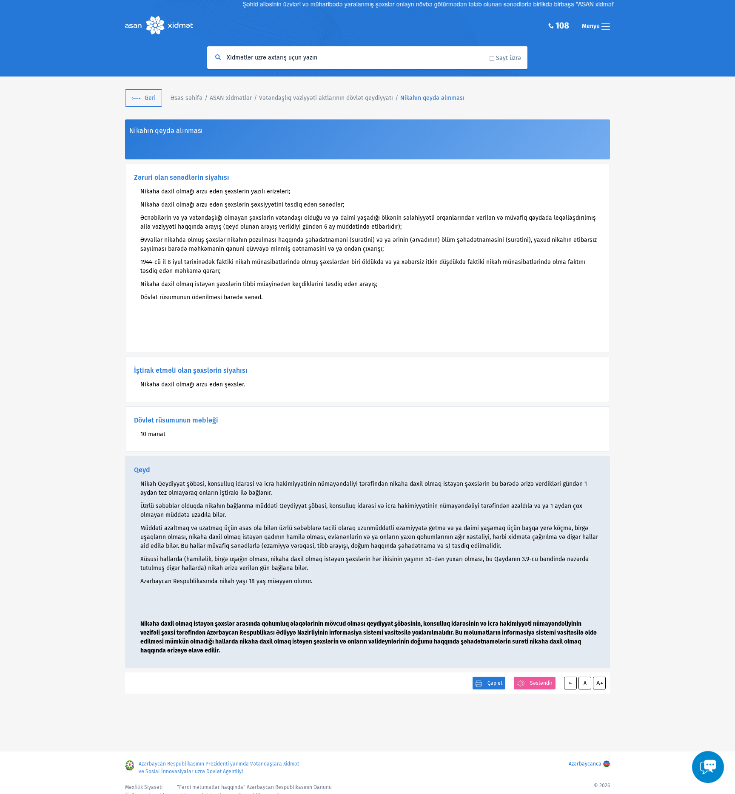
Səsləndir (541, 683)
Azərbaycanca (585, 764)
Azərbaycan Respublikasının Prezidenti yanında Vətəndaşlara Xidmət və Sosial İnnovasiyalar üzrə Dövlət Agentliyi (219, 767)
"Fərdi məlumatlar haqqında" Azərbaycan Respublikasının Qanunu (254, 787)
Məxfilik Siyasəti (143, 787)
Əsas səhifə (186, 98)
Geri (150, 98)
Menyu (591, 26)
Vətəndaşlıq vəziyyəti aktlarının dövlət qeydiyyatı (326, 98)
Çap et (494, 683)
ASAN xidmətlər (231, 98)
